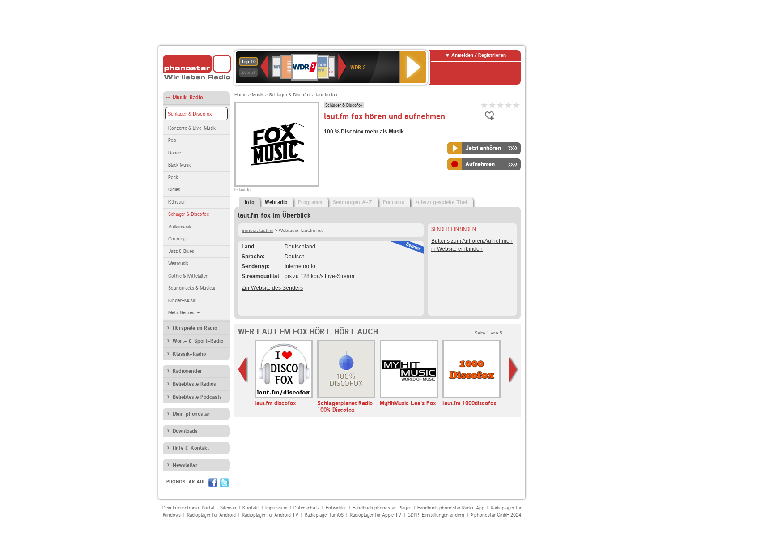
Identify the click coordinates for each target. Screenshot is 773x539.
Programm (310, 202)
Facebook (212, 482)
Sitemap (228, 508)
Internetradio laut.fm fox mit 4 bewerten (509, 105)
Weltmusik (178, 263)
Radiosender (187, 371)
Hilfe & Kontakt (191, 448)
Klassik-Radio (189, 354)
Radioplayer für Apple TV (375, 515)
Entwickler (336, 508)
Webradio (276, 202)
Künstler (176, 202)
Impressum (276, 508)
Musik (257, 94)
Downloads (185, 431)
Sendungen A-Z (352, 202)
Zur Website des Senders (272, 288)
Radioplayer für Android (211, 515)
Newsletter (185, 465)
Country (177, 239)
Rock (173, 177)
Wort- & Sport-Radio (198, 341)
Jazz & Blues (181, 251)
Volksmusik (179, 227)
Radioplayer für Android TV (270, 515)
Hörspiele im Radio (195, 328)
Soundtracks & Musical (191, 288)
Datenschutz (306, 508)
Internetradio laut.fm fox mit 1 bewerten (484, 105)
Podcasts (393, 202)
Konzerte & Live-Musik (192, 128)
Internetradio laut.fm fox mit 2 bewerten (492, 105)
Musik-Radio (188, 97)
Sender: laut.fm (257, 230)
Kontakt (250, 508)
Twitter (224, 482)
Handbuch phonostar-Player (382, 508)
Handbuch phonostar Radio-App (450, 508)
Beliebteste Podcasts (197, 397)
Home (240, 94)
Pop (172, 140)
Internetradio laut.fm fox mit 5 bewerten (517, 105)
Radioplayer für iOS (324, 515)
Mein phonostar (191, 414)
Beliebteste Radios (194, 384)
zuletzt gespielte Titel (441, 202)
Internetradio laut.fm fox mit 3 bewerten (501, 105)
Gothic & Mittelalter (188, 276)
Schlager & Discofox (190, 113)
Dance (174, 153)
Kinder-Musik (182, 301)
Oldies (174, 189)
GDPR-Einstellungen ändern (436, 515)
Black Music (179, 165)
